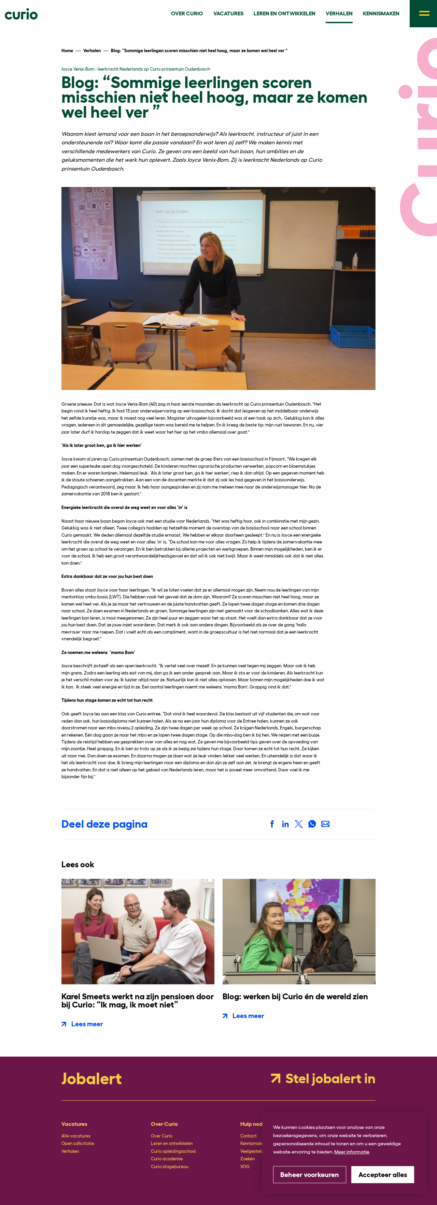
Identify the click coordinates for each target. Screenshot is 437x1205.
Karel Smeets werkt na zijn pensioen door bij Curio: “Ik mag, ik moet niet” (137, 1000)
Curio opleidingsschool (173, 1151)
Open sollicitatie (77, 1143)
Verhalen (70, 1151)
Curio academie (167, 1158)
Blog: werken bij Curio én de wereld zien (295, 996)
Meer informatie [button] (351, 1152)
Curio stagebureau (169, 1166)
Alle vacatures (75, 1135)
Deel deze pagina (104, 823)
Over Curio (161, 1135)
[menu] (423, 13)
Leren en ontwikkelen (172, 1143)
